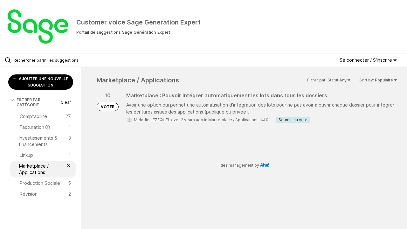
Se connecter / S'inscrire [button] (366, 60)
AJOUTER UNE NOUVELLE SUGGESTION (43, 81)
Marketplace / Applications (233, 119)
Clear (66, 102)
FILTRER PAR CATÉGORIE (28, 102)
